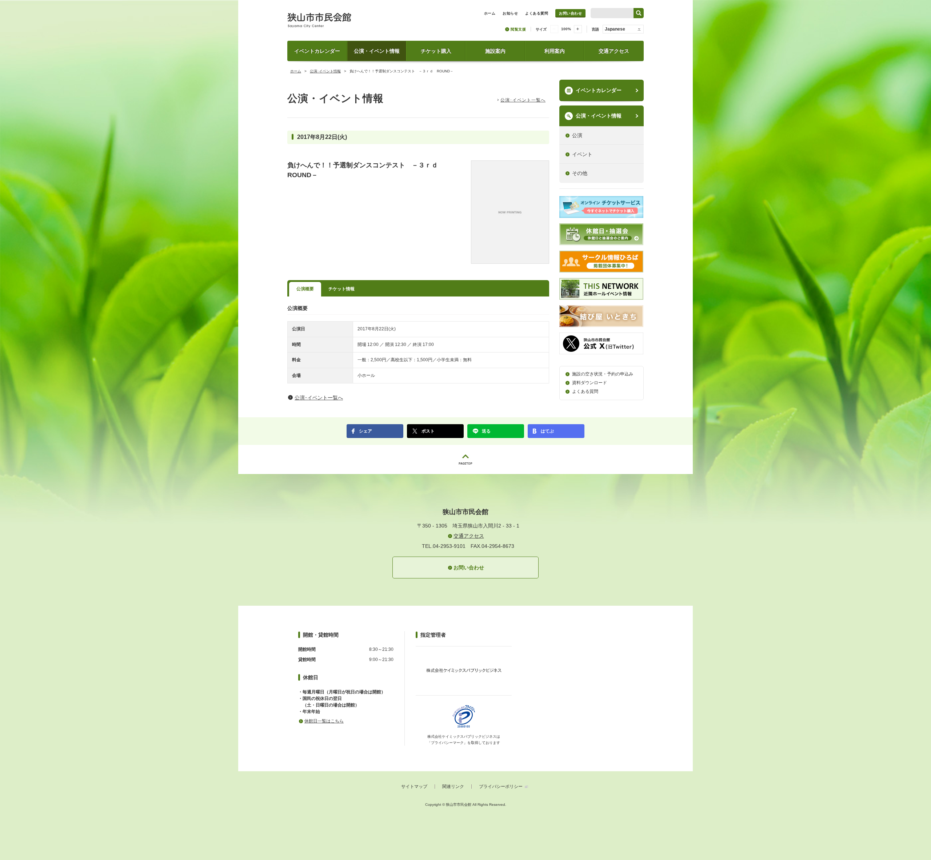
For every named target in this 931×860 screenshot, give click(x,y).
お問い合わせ (570, 13)
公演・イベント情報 (377, 51)
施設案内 (495, 51)
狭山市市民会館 (351, 22)
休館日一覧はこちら (324, 721)
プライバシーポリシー (501, 786)
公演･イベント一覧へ (523, 100)
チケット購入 (436, 51)
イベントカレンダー (317, 51)
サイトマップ (414, 786)
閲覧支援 (518, 29)
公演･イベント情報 (325, 71)
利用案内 (554, 51)
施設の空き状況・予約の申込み (602, 374)
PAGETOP (465, 459)
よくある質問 (585, 391)
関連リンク (453, 786)
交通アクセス (614, 51)
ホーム (295, 71)
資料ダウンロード (589, 382)
